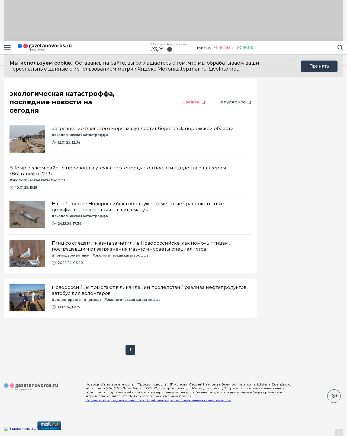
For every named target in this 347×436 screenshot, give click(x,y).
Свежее (191, 102)
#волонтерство (66, 300)
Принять (319, 66)
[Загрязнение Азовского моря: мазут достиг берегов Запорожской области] (130, 139)
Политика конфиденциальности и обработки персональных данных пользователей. (159, 400)
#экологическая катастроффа (80, 135)
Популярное (231, 102)
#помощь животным (70, 255)
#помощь (92, 300)
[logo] (31, 387)
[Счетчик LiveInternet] (74, 428)
